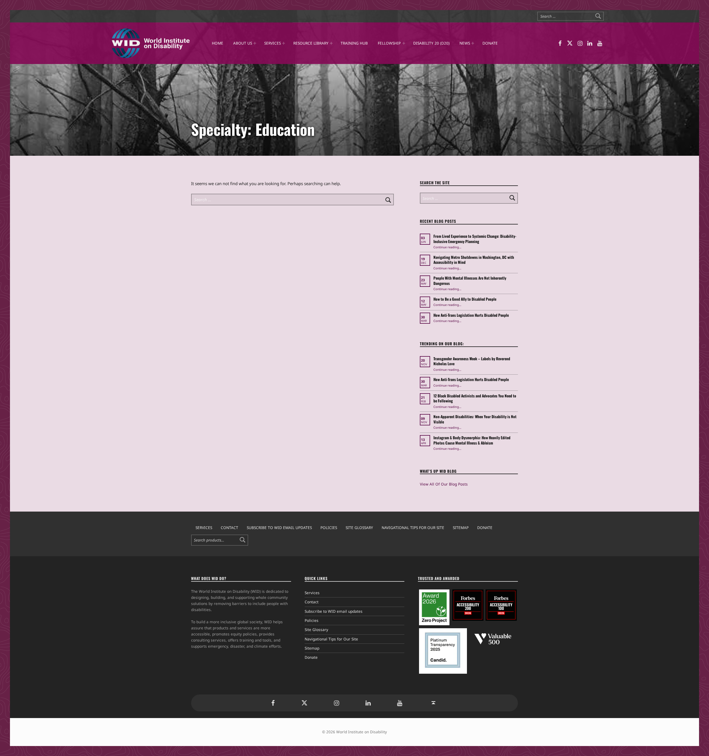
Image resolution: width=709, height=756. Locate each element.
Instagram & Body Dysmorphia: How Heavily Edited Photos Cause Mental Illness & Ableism (471, 440)
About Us (242, 43)
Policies (328, 527)
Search (242, 540)
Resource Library (310, 43)
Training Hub (354, 43)
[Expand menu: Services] (283, 43)
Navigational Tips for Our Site (413, 527)
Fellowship (389, 43)
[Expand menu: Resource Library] (331, 43)
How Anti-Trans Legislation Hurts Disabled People (471, 315)
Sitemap (461, 527)
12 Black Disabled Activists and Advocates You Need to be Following (474, 398)
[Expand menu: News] (472, 43)
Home (217, 43)
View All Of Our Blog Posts (444, 484)
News (464, 43)
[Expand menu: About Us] (254, 43)
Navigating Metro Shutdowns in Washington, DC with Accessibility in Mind (473, 259)
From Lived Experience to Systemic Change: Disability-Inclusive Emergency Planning (474, 238)
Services (272, 43)
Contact (229, 527)
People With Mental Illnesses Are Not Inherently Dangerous (469, 280)
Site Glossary (359, 527)
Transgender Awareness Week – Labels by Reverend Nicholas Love (471, 361)
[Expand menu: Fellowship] (403, 43)
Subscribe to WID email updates (279, 527)
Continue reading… (447, 247)
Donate (489, 43)
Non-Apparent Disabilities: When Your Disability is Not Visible (475, 419)
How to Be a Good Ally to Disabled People (465, 299)
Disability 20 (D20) (431, 43)
